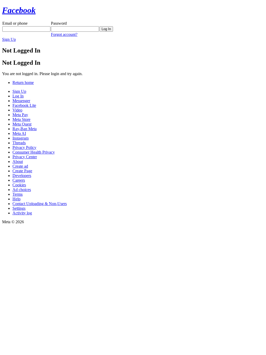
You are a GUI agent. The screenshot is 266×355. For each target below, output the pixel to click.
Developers (21, 175)
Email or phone (15, 23)
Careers (18, 180)
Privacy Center (24, 157)
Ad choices (21, 189)
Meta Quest (21, 124)
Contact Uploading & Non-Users (39, 203)
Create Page (22, 171)
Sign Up (19, 91)
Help (16, 199)
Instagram (20, 138)
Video (17, 110)
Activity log (22, 213)
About (17, 161)
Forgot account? (64, 34)
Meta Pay (20, 115)
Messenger (21, 100)
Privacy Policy (24, 147)
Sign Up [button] (9, 39)
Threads (19, 143)
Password (59, 23)
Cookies (19, 185)
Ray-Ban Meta (24, 129)
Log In (18, 96)
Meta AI (19, 133)
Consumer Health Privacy (33, 152)
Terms (17, 194)
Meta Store (21, 119)
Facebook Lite (24, 105)
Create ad (20, 166)
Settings (18, 208)
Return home (23, 82)
